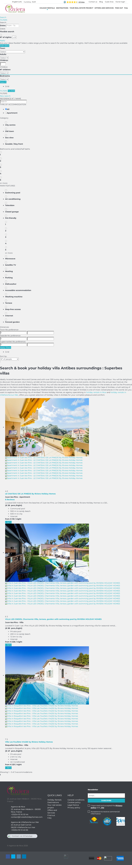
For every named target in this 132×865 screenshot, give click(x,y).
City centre (10, 125)
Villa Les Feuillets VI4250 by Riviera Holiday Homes (29, 742)
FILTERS (3, 20)
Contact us (93, 2)
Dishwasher (10, 284)
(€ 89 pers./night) (13, 628)
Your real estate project (81, 8)
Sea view (9, 137)
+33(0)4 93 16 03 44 (19, 814)
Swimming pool (12, 193)
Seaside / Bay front (14, 144)
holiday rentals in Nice (96, 392)
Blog (101, 2)
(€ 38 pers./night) (13, 505)
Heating (9, 271)
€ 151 (12, 519)
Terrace (8, 303)
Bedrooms (5, 76)
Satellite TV (10, 265)
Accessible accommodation (18, 290)
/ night (18, 519)
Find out (119, 8)
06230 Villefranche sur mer (23, 827)
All (8, 109)
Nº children (5, 69)
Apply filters (5, 347)
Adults (3, 54)
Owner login (120, 2)
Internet (9, 315)
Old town (9, 131)
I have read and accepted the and (106, 806)
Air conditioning (12, 199)
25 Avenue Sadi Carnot (21, 825)
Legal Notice (73, 805)
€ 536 (12, 642)
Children (4, 60)
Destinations (53, 802)
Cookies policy (74, 802)
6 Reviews (10, 499)
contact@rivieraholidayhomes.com (27, 817)
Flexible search (7, 31)
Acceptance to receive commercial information (105, 813)
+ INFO (8, 522)
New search (5, 96)
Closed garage (12, 212)
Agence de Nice (18, 807)
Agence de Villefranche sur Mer (25, 822)
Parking (9, 277)
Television (9, 205)
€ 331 (12, 764)
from (7, 519)
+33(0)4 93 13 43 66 (19, 830)
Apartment (12, 113)
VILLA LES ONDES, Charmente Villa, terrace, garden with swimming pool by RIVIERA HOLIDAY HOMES (53, 619)
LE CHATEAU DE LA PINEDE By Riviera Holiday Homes (30, 494)
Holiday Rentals (47, 8)
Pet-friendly (10, 218)
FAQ (126, 8)
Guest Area (109, 2)
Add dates (4, 45)
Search (3, 17)
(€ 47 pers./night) (13, 751)
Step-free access (13, 309)
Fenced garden (12, 322)
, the (102, 808)
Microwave (10, 258)
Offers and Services (104, 8)
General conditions (76, 800)
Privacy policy (74, 807)
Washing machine (13, 296)
